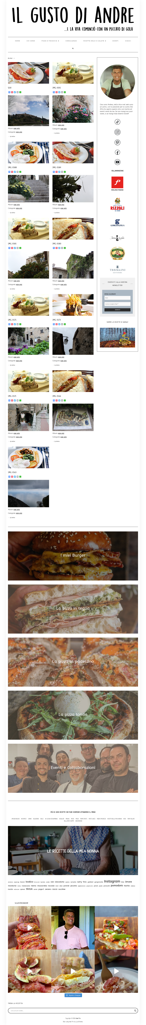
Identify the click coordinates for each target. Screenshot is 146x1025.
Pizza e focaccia (50, 41)
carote (48, 882)
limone (128, 882)
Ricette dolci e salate (94, 41)
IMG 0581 (12, 243)
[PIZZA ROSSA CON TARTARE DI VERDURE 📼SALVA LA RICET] (116, 927)
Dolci (41, 819)
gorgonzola (98, 882)
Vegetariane (78, 821)
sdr (9, 88)
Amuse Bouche (16, 819)
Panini (67, 819)
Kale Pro (78, 1018)
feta (85, 882)
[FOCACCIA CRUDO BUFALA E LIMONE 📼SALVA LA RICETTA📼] (73, 971)
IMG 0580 (56, 243)
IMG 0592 (56, 88)
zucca (54, 889)
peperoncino (81, 886)
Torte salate (130, 819)
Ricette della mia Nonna (114, 819)
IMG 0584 (56, 167)
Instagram (112, 881)
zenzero (48, 889)
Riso (124, 819)
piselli (101, 886)
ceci (52, 882)
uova (35, 889)
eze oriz (17, 128)
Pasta (72, 819)
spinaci (22, 889)
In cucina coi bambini (51, 819)
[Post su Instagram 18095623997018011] (73, 927)
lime (122, 882)
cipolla (67, 882)
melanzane (26, 886)
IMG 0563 (12, 472)
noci (57, 886)
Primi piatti (83, 819)
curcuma (73, 882)
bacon (22, 882)
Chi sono (31, 41)
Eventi (116, 41)
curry (79, 882)
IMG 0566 (56, 396)
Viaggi (128, 41)
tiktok (29, 889)
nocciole (51, 886)
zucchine (61, 889)
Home (17, 41)
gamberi (90, 882)
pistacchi (107, 886)
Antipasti (23, 819)
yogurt (41, 889)
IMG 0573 (56, 320)
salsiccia (16, 889)
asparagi (16, 882)
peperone (89, 886)
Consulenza (71, 41)
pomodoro (117, 885)
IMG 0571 (12, 396)
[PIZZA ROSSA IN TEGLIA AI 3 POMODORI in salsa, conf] (29, 927)
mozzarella (42, 886)
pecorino (73, 886)
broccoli (37, 882)
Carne (29, 819)
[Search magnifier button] (135, 1010)
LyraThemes (79, 1022)
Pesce (77, 819)
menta (33, 886)
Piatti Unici (92, 819)
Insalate (61, 819)
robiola (133, 886)
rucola (10, 889)
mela (19, 886)
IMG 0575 (12, 320)
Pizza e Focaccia (101, 819)
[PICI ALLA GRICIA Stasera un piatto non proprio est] (116, 971)
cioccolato (59, 882)
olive (60, 886)
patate (66, 886)
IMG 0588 (12, 167)
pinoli (96, 886)
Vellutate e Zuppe (69, 821)
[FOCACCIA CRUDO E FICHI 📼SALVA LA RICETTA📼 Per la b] (29, 971)
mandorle (12, 886)
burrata (43, 882)
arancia (10, 882)
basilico (29, 882)
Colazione (36, 819)
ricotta (127, 886)
